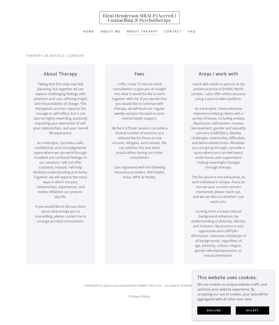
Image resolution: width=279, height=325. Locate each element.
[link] (139, 20)
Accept (252, 310)
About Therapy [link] (142, 31)
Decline (214, 310)
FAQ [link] (192, 31)
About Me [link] (111, 31)
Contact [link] (173, 31)
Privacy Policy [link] (139, 296)
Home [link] (88, 31)
